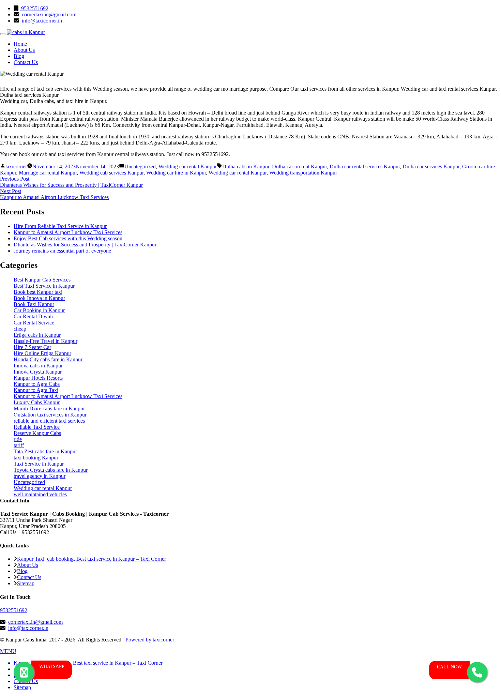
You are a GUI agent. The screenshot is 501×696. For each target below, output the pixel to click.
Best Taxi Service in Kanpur (44, 286)
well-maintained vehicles (40, 494)
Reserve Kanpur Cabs (37, 433)
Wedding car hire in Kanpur (176, 173)
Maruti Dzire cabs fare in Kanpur (49, 408)
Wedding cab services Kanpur (111, 173)
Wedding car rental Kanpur (187, 166)
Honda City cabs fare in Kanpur (48, 359)
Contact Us (26, 62)
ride (18, 439)
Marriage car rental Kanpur (48, 173)
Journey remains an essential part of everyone (62, 251)
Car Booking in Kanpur (39, 310)
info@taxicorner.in (42, 21)
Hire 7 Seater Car (32, 347)
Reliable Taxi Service (37, 427)
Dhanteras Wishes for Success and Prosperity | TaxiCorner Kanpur (85, 244)
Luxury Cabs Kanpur (37, 402)
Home (20, 44)
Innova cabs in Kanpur (38, 365)
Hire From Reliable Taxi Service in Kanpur (60, 226)
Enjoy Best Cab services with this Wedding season (68, 238)
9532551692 (34, 8)
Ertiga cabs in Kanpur (37, 335)
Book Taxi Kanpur (34, 304)
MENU (8, 651)
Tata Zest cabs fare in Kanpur (45, 451)
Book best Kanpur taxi (38, 292)
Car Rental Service (34, 323)
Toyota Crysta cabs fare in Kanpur (51, 470)
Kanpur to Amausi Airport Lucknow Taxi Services (68, 232)
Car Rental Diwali (33, 316)
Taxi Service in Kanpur (39, 464)
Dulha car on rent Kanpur (299, 166)
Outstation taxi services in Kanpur (50, 415)
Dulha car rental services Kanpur (365, 166)
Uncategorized (140, 166)
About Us (24, 50)
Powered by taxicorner (149, 639)
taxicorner (16, 166)
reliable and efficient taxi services (49, 421)
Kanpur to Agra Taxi (36, 390)
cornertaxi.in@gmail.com (49, 14)
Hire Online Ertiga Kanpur (42, 353)
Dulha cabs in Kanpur (245, 166)
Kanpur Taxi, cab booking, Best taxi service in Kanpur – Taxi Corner (91, 559)
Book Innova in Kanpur (39, 298)
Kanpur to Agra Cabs (37, 384)
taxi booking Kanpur (36, 457)
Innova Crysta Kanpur (38, 372)
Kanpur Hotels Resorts (38, 378)
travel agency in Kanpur (39, 476)
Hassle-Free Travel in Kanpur (45, 341)
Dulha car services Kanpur (431, 166)
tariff (19, 445)
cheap (20, 329)
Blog (19, 56)
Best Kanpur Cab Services (42, 280)
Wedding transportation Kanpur (303, 173)
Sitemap (25, 583)
